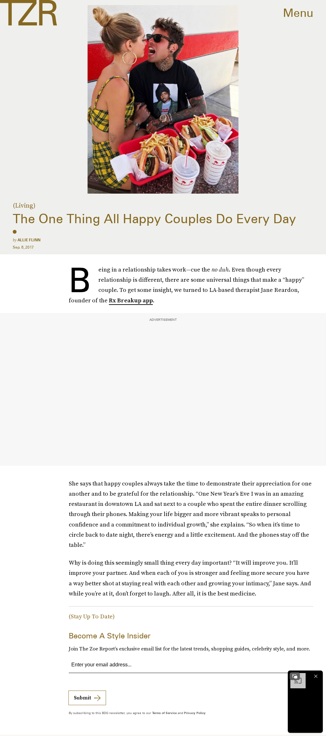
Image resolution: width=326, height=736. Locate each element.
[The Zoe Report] (28, 12)
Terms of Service (164, 713)
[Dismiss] (316, 676)
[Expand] (295, 676)
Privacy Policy (195, 713)
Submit (82, 697)
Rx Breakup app (131, 300)
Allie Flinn (29, 239)
